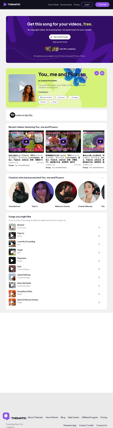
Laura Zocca (21, 228)
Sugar (20, 250)
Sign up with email (60, 42)
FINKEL (19, 294)
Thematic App (69, 425)
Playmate (21, 258)
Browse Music (66, 4)
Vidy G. (35, 206)
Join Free (102, 4)
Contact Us (101, 425)
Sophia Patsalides (49, 80)
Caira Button (14, 206)
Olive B (19, 261)
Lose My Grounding (26, 241)
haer (19, 244)
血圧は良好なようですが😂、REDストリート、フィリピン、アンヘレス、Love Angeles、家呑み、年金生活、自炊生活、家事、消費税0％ (26, 157)
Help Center (73, 417)
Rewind (20, 225)
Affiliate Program (90, 417)
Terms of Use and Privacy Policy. (72, 56)
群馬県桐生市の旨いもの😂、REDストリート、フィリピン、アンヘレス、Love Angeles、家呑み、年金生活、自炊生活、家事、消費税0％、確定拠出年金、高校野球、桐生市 (63, 158)
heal (19, 266)
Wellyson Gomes (62, 206)
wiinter (19, 236)
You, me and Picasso (62, 74)
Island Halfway (24, 275)
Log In (87, 4)
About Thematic (35, 417)
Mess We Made (24, 283)
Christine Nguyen (23, 269)
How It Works (53, 4)
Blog (63, 417)
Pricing (76, 4)
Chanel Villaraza (85, 206)
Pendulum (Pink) (24, 291)
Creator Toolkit (86, 425)
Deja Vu (20, 233)
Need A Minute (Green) (27, 299)
